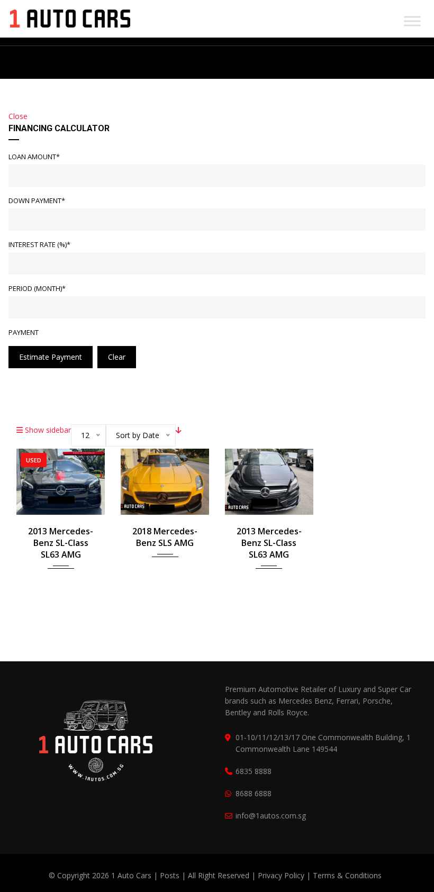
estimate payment (50, 357)
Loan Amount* (34, 156)
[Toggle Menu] (412, 21)
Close (18, 116)
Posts (171, 875)
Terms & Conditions (347, 875)
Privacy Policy (281, 875)
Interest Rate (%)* (39, 244)
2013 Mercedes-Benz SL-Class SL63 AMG (60, 542)
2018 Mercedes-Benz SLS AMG (164, 537)
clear (116, 357)
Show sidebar (47, 430)
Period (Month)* (37, 288)
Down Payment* (36, 200)
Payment (23, 332)
